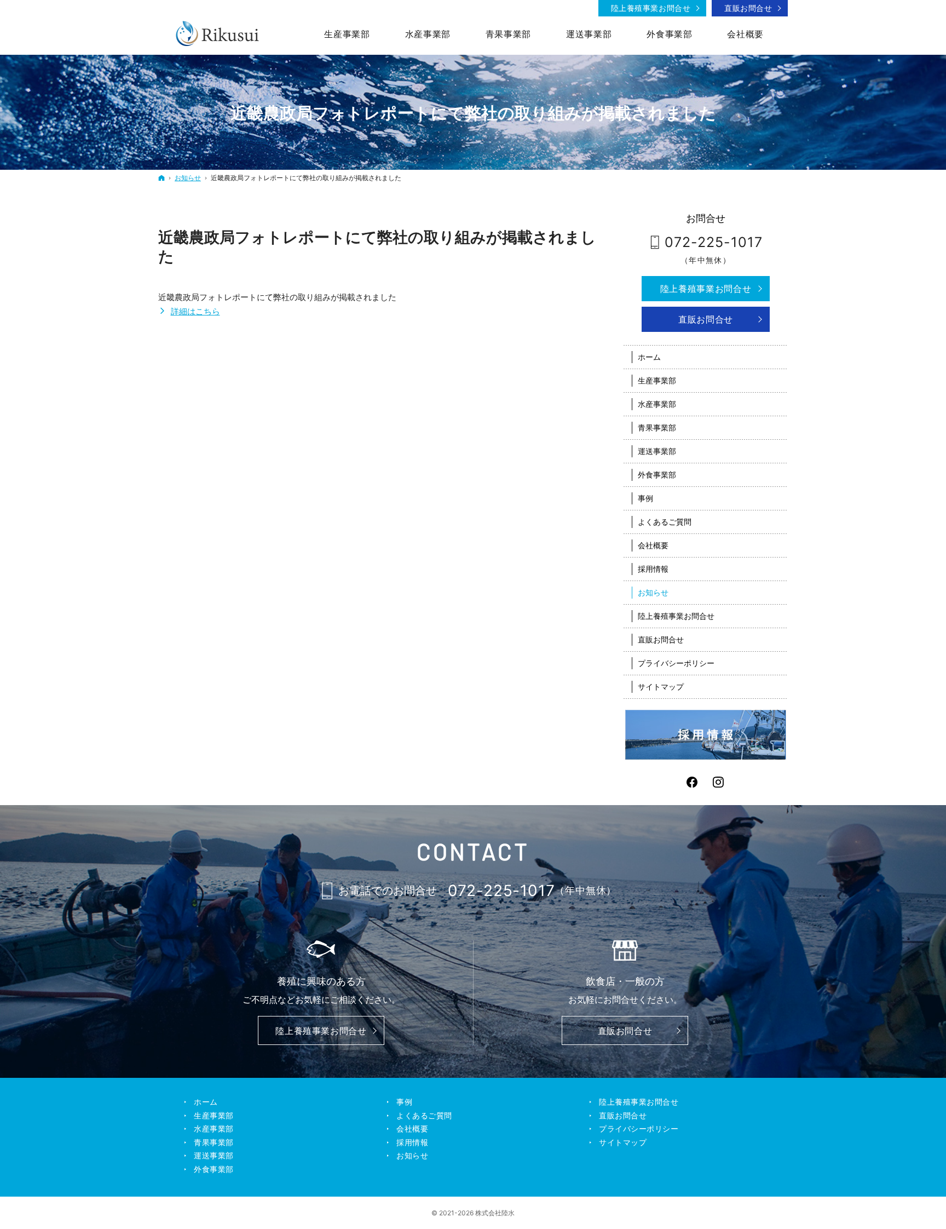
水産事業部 (657, 404)
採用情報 (653, 568)
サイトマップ (661, 686)
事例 (645, 498)
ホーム (649, 356)
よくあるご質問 (664, 521)
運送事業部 (657, 451)
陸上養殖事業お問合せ (705, 288)
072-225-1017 (714, 242)
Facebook (693, 782)
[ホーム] (161, 178)
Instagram (719, 782)
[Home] (218, 32)
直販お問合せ (705, 319)
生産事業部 (657, 380)
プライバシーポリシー (676, 663)
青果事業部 (657, 427)
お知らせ (653, 592)
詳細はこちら (195, 311)
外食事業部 (657, 474)
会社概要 (653, 545)
